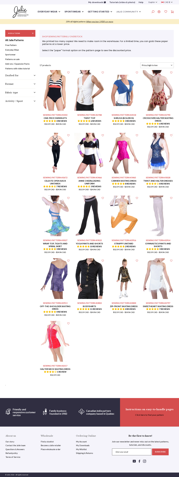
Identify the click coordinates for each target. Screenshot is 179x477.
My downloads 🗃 (97, 2)
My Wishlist (81, 449)
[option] (89, 21)
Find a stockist (47, 441)
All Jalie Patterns (14, 40)
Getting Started (98, 11)
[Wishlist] (166, 12)
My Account (81, 441)
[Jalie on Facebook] (139, 461)
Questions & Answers (15, 449)
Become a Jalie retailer (51, 445)
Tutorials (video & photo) (122, 2)
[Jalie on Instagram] (144, 461)
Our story (10, 441)
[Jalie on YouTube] (134, 461)
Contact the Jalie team (15, 445)
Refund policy (12, 453)
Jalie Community (127, 11)
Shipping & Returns (84, 453)
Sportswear (73, 11)
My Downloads (83, 445)
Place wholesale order (51, 449)
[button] (49, 121)
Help (141, 2)
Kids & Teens (14, 33)
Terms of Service (13, 457)
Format (9, 84)
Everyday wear (47, 11)
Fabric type (11, 92)
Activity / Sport (14, 101)
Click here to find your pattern (149, 415)
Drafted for (11, 75)
